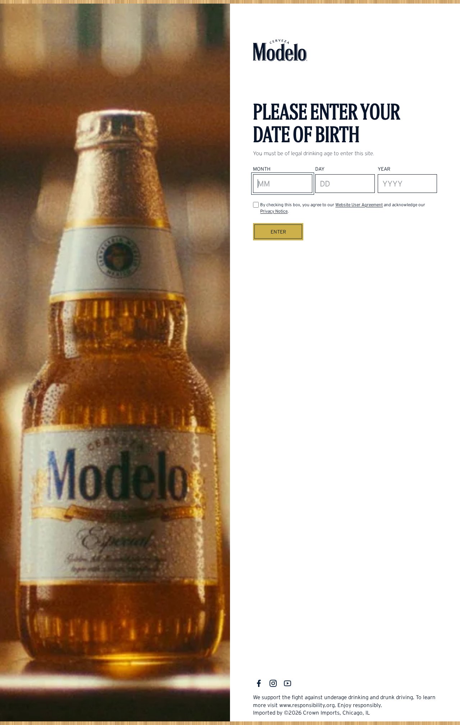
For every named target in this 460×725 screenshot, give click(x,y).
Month (262, 169)
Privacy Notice (274, 211)
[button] (278, 231)
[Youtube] (287, 683)
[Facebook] (258, 683)
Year (384, 169)
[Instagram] (273, 683)
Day (320, 169)
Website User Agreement (359, 204)
